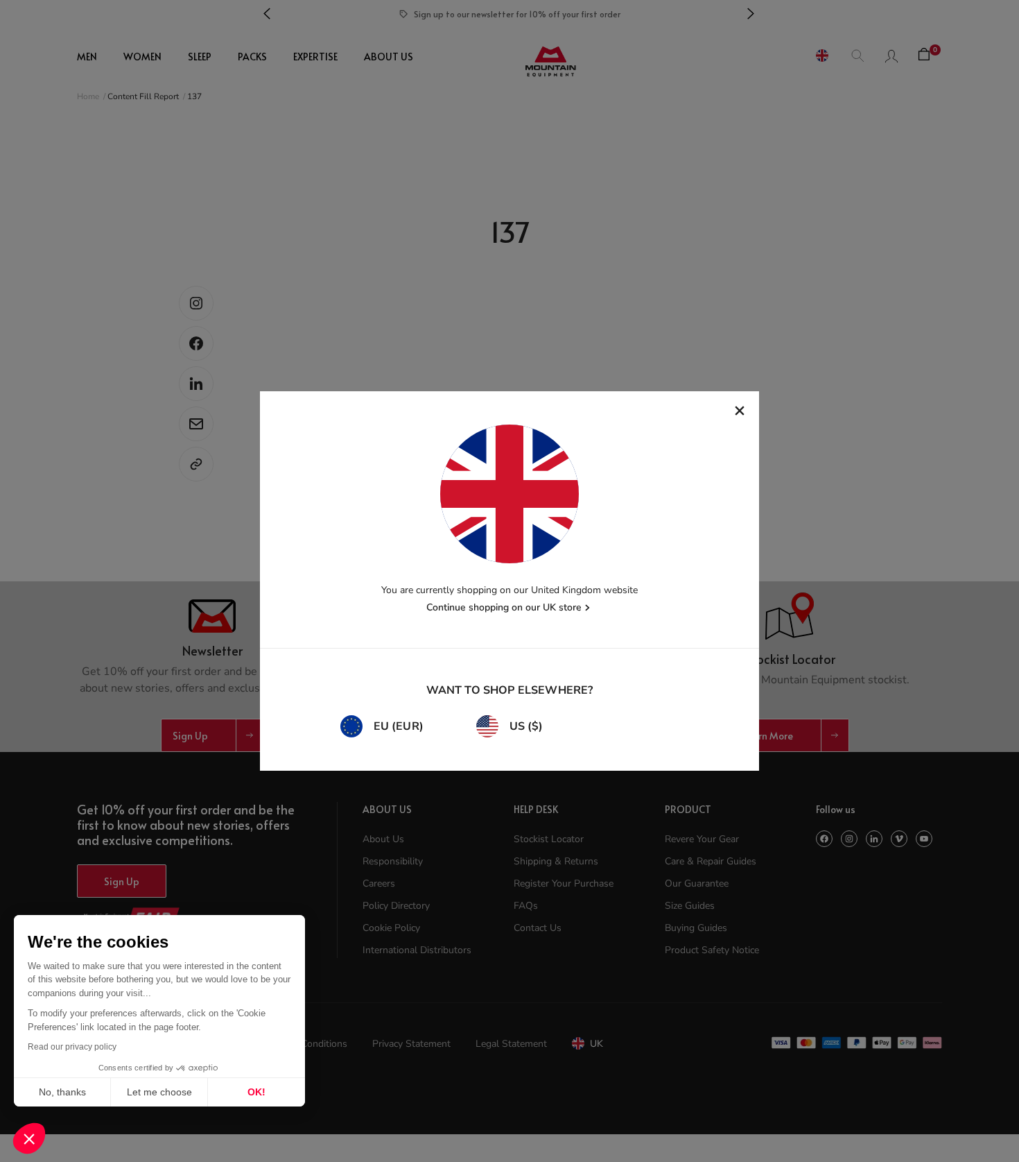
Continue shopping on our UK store (504, 607)
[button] (29, 1138)
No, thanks (62, 1091)
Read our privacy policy (72, 1047)
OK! (256, 1091)
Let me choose (159, 1091)
